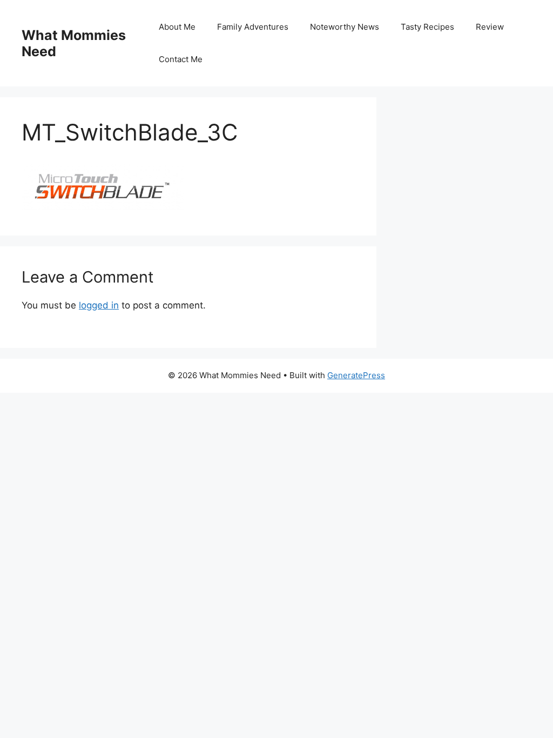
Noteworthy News (344, 27)
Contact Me (181, 59)
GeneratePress (356, 375)
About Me (177, 27)
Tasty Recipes (427, 27)
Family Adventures (252, 27)
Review (490, 27)
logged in (99, 305)
